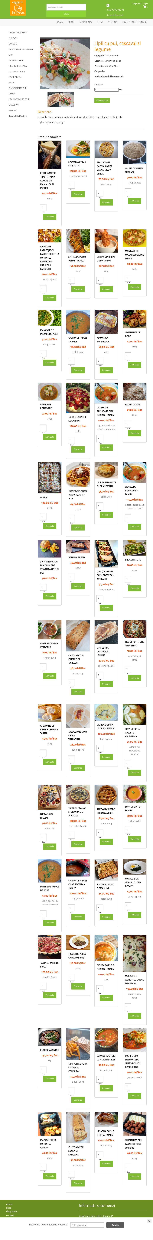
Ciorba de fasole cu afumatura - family (77, 884)
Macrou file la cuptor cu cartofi (48, 1144)
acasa (60, 22)
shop (71, 22)
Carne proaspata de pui (21, 49)
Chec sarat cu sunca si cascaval (76, 1151)
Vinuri (12, 94)
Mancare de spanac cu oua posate (133, 882)
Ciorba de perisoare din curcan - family (105, 411)
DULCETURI (14, 105)
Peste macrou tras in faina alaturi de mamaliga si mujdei (48, 180)
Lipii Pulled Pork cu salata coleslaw (77, 1068)
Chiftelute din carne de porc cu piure (133, 1144)
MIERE (12, 83)
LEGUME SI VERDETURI (19, 99)
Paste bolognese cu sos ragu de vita (77, 495)
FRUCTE (12, 110)
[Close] (149, 1221)
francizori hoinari (134, 22)
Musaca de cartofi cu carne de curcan (134, 980)
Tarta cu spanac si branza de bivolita (77, 812)
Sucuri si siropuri (18, 88)
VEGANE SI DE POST (18, 33)
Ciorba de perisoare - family (131, 491)
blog (100, 22)
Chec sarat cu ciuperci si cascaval (76, 659)
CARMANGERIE (16, 60)
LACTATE (13, 44)
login (146, 4)
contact (112, 22)
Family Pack (15, 77)
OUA (11, 55)
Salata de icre (132, 404)
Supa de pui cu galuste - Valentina (132, 733)
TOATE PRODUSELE (18, 116)
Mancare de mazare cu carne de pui (134, 255)
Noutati (13, 38)
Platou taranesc (49, 1050)
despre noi (85, 22)
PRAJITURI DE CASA (18, 66)
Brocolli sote (133, 560)
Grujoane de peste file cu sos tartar (49, 730)
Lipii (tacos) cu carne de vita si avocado (105, 575)
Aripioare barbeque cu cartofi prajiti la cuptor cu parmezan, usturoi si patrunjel (49, 257)
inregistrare (136, 4)
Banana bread (76, 557)
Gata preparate (17, 71)
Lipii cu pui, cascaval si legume (103, 652)
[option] (65, 63)
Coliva (44, 497)
